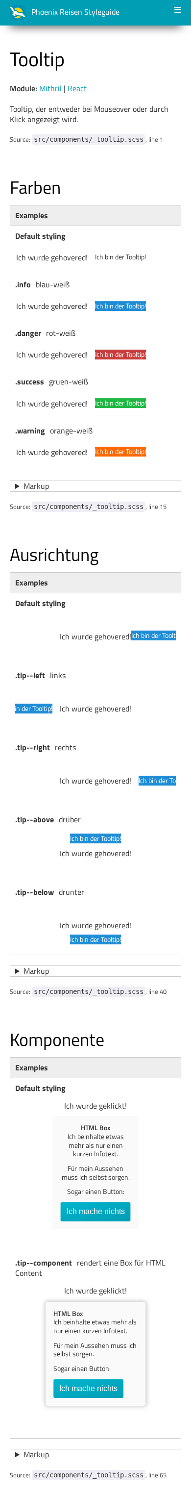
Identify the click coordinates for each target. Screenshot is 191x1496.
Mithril (50, 88)
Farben (35, 187)
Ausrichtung (54, 554)
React (77, 88)
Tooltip (37, 59)
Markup (36, 486)
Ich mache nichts (96, 1211)
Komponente (57, 1039)
